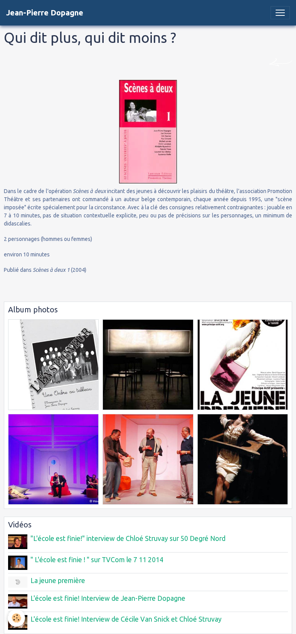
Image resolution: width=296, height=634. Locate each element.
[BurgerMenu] (280, 12)
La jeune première (57, 580)
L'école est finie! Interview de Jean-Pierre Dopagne (107, 598)
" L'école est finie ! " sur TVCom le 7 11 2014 (96, 559)
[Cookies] (16, 618)
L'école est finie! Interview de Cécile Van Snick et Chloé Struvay (126, 619)
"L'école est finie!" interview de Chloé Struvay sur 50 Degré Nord (127, 538)
